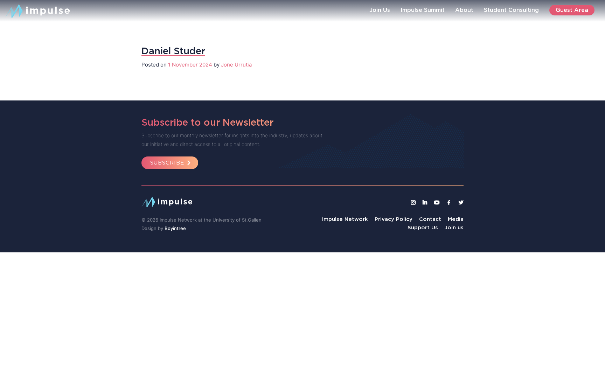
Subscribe (167, 163)
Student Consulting (511, 10)
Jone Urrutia (236, 64)
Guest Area (572, 10)
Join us (454, 227)
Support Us (423, 227)
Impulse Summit (423, 10)
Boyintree (175, 228)
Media (456, 219)
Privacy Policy (393, 219)
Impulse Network (345, 219)
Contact (430, 219)
